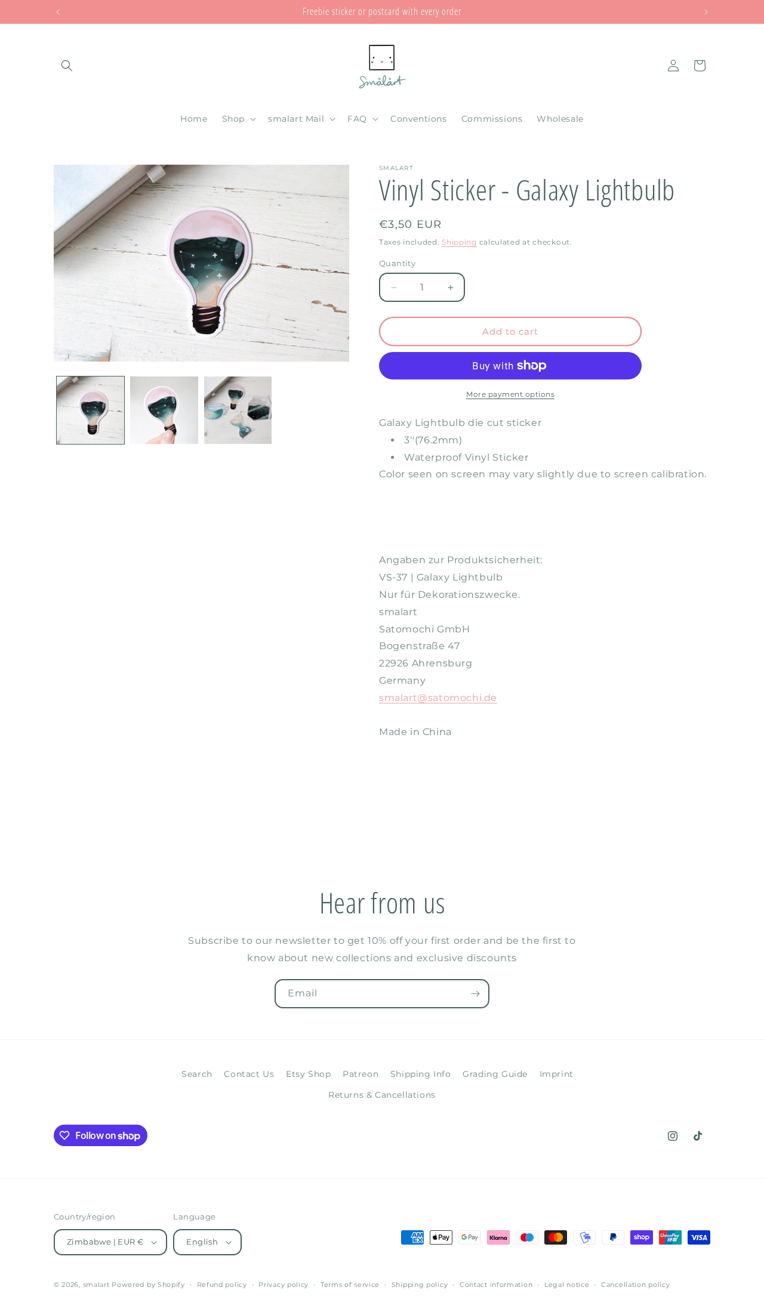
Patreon (360, 1074)
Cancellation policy (635, 1284)
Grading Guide (495, 1074)
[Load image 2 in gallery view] (164, 410)
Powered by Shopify (148, 1284)
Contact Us (249, 1074)
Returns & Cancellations (382, 1094)
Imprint (557, 1074)
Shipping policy (420, 1284)
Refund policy (222, 1284)
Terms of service (350, 1284)
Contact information (496, 1284)
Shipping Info (420, 1074)
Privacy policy (283, 1284)
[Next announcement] (706, 12)
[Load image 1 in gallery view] (90, 410)
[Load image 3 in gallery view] (238, 410)
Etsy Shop (308, 1074)
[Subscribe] (475, 993)
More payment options (510, 394)
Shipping (459, 241)
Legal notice (566, 1284)
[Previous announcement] (58, 12)
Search (196, 1074)
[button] (67, 66)
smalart (96, 1284)
